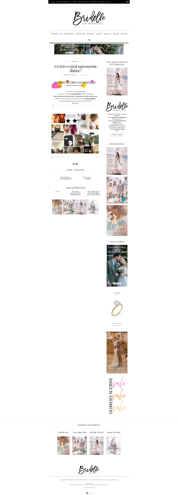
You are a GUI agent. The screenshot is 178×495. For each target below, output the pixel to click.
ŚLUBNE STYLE (107, 34)
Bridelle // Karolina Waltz (69, 74)
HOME (53, 1)
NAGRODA (58, 157)
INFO (61, 34)
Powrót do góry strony (89, 487)
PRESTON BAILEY (89, 483)
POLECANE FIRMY (80, 34)
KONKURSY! (75, 61)
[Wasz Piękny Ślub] (79, 445)
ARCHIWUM (124, 34)
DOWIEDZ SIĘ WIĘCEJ (117, 134)
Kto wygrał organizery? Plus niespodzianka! (75, 193)
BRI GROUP (99, 34)
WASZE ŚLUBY (90, 34)
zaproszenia (82, 91)
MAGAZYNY (116, 34)
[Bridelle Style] (63, 445)
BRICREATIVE (85, 1)
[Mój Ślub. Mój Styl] (97, 445)
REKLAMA (74, 1)
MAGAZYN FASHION (93, 1)
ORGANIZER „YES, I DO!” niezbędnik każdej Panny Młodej (93, 193)
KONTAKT (107, 1)
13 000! (57, 191)
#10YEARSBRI (58, 1)
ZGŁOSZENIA (101, 1)
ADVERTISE (80, 1)
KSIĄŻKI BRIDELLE (66, 1)
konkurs (54, 157)
